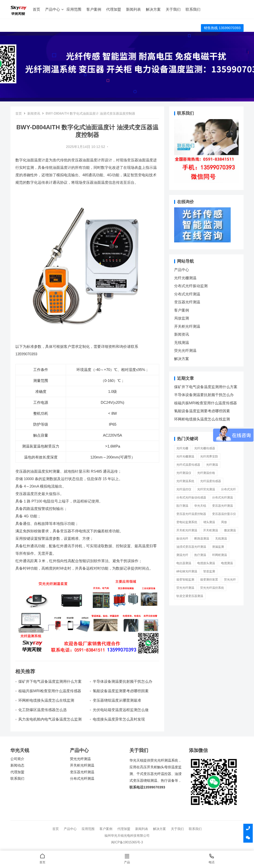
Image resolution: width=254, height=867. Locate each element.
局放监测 (181, 318)
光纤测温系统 (185, 481)
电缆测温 (227, 563)
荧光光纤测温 (185, 350)
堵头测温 (209, 522)
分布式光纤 (228, 489)
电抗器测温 (183, 563)
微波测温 (230, 530)
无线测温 (181, 342)
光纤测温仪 (183, 473)
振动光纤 (182, 538)
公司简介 (17, 759)
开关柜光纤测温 (187, 326)
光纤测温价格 (206, 473)
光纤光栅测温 (185, 278)
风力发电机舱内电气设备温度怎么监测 (50, 719)
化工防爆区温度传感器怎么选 (42, 710)
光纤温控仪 (183, 489)
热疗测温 (200, 555)
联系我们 (193, 9)
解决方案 (153, 9)
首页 (36, 9)
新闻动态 (17, 765)
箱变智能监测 (185, 579)
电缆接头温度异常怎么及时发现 (119, 719)
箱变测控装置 (209, 579)
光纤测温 (212, 464)
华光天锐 (200, 505)
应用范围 (73, 9)
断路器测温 (201, 538)
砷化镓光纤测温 (186, 571)
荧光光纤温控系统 (212, 588)
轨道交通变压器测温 (189, 596)
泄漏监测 (218, 546)
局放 (224, 522)
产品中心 (52, 9)
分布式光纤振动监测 (191, 286)
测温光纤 (182, 555)
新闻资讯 (33, 113)
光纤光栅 (182, 448)
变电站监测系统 (186, 522)
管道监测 (209, 571)
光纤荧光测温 (206, 489)
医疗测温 (182, 505)
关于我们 (173, 9)
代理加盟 (113, 9)
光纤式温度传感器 (188, 464)
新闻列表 (133, 9)
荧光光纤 (230, 579)
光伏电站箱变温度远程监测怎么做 (121, 710)
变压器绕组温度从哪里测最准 (117, 700)
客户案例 (93, 9)
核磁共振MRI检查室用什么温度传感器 (49, 691)
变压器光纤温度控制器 (191, 514)
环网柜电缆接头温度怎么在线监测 (46, 700)
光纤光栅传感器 (204, 448)
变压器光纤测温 (187, 302)
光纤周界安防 (209, 456)
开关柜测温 (210, 530)
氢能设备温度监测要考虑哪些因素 (121, 691)
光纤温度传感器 (210, 481)
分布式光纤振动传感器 (191, 497)
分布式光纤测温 (187, 294)
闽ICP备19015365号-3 (127, 842)
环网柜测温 (219, 555)
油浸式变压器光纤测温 (191, 546)
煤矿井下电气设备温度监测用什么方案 (50, 681)
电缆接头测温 (206, 563)
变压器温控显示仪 (224, 514)
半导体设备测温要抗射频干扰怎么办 (122, 681)
